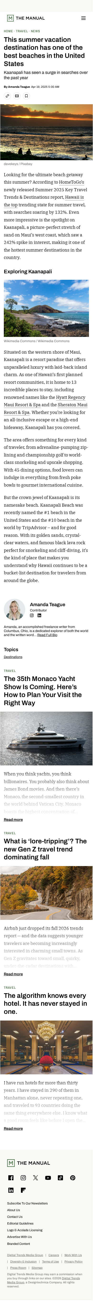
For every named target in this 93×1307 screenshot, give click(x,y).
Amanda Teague (19, 86)
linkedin (39, 615)
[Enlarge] (82, 286)
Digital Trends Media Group (25, 1255)
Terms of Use (50, 1262)
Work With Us (73, 1255)
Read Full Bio (47, 635)
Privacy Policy (73, 1262)
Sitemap (37, 1268)
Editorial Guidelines (20, 1223)
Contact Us (15, 1216)
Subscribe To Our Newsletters (27, 1203)
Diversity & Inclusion (23, 1262)
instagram (32, 615)
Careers (54, 1255)
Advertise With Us (19, 1237)
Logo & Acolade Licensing (24, 1230)
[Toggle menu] (83, 18)
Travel (10, 670)
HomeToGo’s (71, 182)
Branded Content (18, 1243)
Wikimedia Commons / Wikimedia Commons (36, 341)
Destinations (13, 656)
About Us (13, 1210)
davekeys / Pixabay (18, 163)
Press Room (18, 1268)
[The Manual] (26, 18)
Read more (13, 820)
